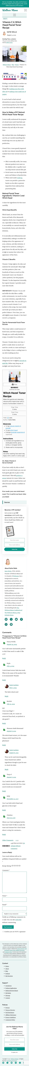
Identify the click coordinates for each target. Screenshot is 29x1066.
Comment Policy (8, 952)
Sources (7, 502)
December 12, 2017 (12, 799)
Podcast (7, 973)
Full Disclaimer (9, 1012)
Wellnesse (16, 576)
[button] (11, 387)
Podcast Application (11, 988)
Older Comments (7, 840)
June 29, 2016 (11, 818)
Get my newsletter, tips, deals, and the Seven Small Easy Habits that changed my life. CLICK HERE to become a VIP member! (14, 3)
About (7, 969)
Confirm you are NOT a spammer (14, 932)
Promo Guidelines (10, 1017)
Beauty (5, 18)
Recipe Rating (6, 866)
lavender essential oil (18, 432)
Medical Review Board (11, 991)
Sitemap (7, 995)
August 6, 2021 (11, 777)
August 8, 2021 (11, 731)
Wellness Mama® (14, 1059)
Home (7, 966)
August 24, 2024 (12, 644)
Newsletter (8, 986)
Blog (13, 65)
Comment (6, 870)
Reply (4, 658)
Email (4, 905)
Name (4, 896)
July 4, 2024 (10, 666)
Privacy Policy (13, 950)
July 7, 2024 (13, 688)
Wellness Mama (7, 65)
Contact (7, 998)
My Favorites (9, 976)
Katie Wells (8, 571)
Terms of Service (20, 948)
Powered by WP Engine (12, 1060)
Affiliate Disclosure (20, 950)
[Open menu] (25, 10)
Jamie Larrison (14, 685)
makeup (19, 178)
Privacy (7, 1008)
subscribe (18, 920)
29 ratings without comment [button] (18, 846)
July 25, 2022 (11, 704)
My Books (8, 993)
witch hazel (14, 430)
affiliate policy (9, 42)
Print (15, 384)
